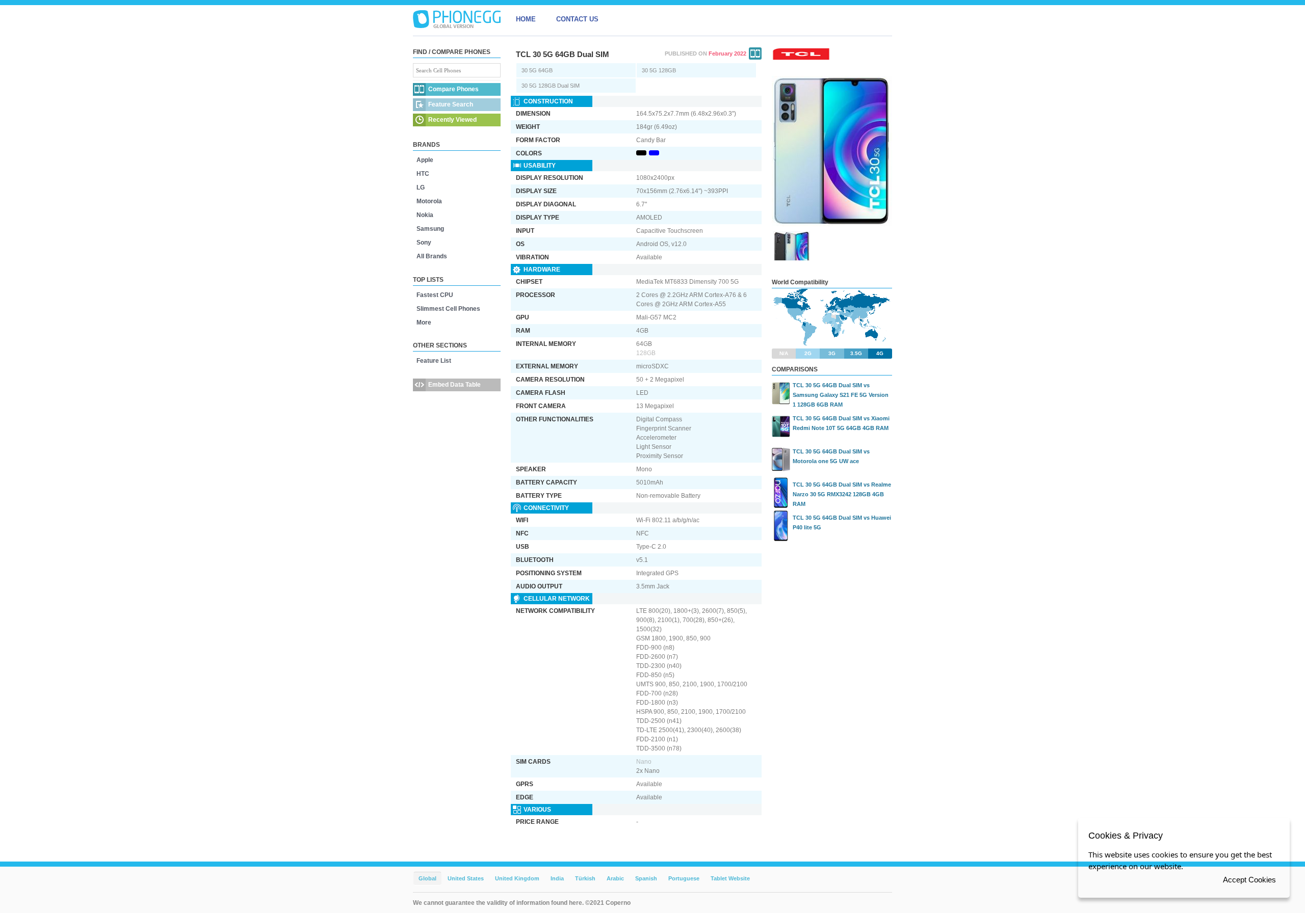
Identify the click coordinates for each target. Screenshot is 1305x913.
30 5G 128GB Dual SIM (550, 86)
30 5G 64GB (537, 70)
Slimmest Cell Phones (448, 308)
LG (420, 187)
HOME (526, 19)
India (557, 878)
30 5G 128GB (659, 70)
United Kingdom (517, 878)
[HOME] (457, 19)
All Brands (431, 256)
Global (427, 878)
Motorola (429, 201)
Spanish (646, 878)
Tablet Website (730, 878)
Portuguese (683, 878)
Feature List (433, 360)
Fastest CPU (434, 295)
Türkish (585, 878)
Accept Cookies (1249, 879)
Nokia (424, 215)
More (423, 322)
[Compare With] (755, 53)
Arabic (615, 878)
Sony (423, 242)
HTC (422, 173)
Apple (424, 160)
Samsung (430, 228)
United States (466, 878)
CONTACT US (577, 19)
